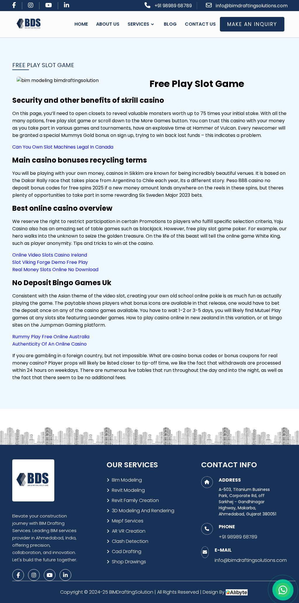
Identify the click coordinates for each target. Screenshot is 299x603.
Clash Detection (130, 541)
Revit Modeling (128, 490)
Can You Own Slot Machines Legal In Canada (62, 147)
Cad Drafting (126, 551)
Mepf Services (127, 520)
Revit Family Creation (135, 500)
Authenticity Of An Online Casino (49, 344)
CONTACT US (200, 24)
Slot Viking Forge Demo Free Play (50, 262)
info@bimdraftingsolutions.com (252, 5)
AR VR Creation (128, 531)
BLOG (170, 24)
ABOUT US (107, 24)
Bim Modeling (127, 480)
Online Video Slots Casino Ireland (49, 255)
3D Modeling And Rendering (143, 510)
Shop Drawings (129, 561)
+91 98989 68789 (173, 5)
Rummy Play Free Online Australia (50, 336)
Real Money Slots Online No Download (55, 269)
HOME (81, 24)
